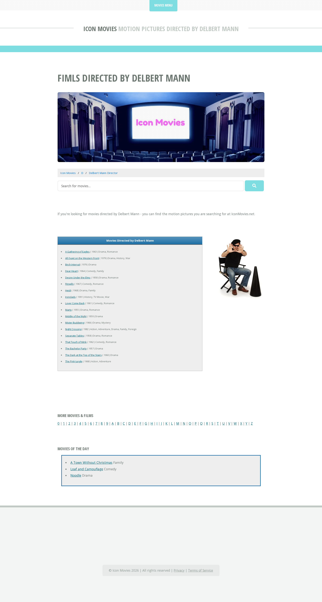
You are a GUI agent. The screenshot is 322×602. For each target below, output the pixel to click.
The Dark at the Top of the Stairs (83, 355)
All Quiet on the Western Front (82, 258)
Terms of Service (200, 570)
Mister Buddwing (74, 322)
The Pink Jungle (73, 361)
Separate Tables (74, 335)
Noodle (75, 475)
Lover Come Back (75, 303)
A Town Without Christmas (91, 462)
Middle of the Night (75, 316)
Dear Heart (71, 271)
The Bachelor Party (76, 348)
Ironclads (70, 297)
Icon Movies (100, 28)
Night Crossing (73, 329)
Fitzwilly (69, 284)
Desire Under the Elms (77, 277)
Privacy (179, 570)
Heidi (68, 290)
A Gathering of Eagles (77, 251)
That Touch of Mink (76, 342)
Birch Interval (72, 264)
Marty (68, 309)
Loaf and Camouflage (86, 469)
